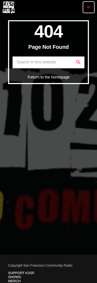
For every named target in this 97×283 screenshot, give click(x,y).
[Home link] (8, 7)
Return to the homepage (49, 77)
